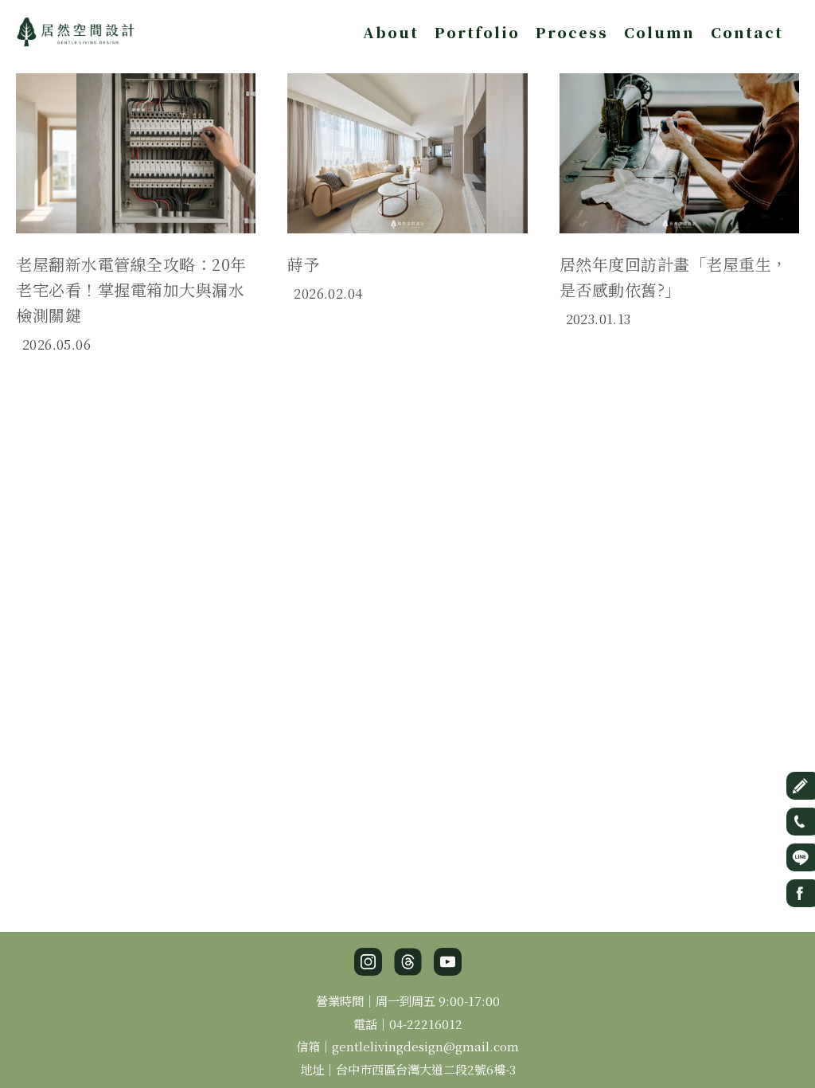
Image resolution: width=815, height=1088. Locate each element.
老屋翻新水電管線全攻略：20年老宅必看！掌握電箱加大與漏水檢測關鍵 (131, 289)
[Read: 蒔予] (407, 150)
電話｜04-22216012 (407, 1023)
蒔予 (303, 264)
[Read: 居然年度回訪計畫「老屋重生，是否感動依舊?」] (679, 150)
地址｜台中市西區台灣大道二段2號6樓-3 (408, 1069)
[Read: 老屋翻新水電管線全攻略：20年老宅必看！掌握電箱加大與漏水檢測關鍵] (135, 150)
